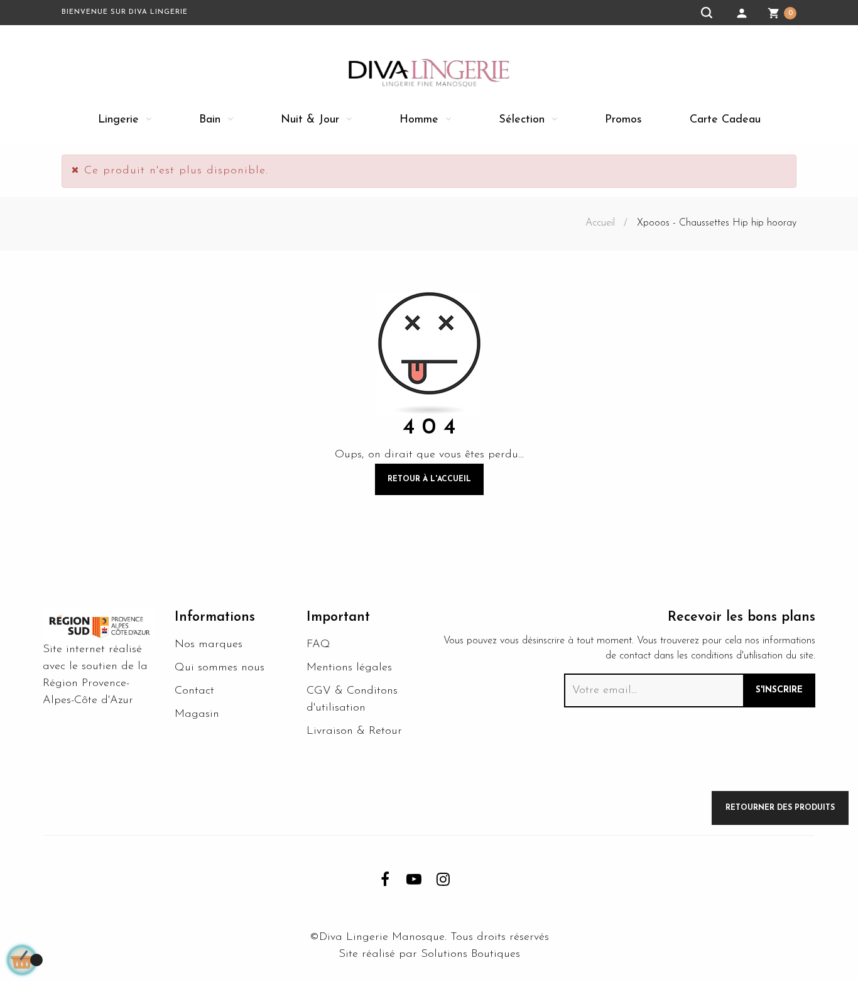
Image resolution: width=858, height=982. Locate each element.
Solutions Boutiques (470, 954)
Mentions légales (349, 668)
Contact (194, 691)
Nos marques (208, 644)
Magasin (197, 714)
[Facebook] (385, 879)
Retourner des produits (780, 808)
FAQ (318, 644)
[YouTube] (413, 879)
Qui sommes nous (219, 668)
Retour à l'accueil (429, 479)
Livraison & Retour (354, 731)
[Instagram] (442, 879)
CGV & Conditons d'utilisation (352, 699)
